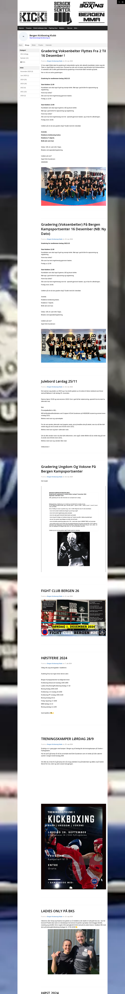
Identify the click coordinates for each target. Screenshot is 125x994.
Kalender (49, 45)
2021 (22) (23, 91)
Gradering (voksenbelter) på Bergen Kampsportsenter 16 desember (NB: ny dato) (73, 229)
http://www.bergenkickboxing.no (40, 38)
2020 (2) (23, 95)
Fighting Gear (53, 28)
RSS (23, 62)
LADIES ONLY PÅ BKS (57, 911)
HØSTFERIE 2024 (54, 658)
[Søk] (119, 2)
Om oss (69, 28)
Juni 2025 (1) (24, 75)
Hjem (20, 45)
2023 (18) (23, 83)
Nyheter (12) (24, 58)
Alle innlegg (24, 54)
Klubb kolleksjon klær (40, 28)
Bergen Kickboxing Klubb (54, 61)
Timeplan (29, 28)
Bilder (34, 45)
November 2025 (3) (26, 71)
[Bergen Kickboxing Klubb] (62, 13)
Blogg (27, 45)
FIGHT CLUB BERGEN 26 (60, 590)
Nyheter (21, 28)
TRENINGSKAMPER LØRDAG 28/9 (67, 738)
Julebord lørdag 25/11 (59, 381)
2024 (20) (23, 79)
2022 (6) (23, 87)
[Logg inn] (122, 2)
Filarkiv (40, 45)
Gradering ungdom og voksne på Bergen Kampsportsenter (68, 468)
